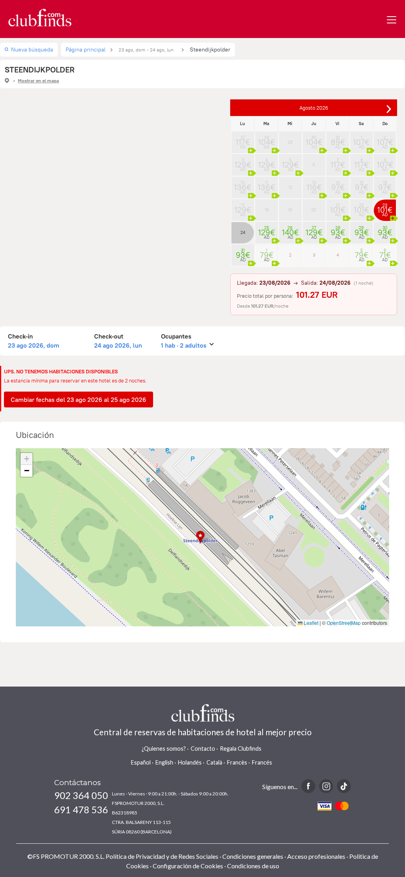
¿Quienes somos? (164, 748)
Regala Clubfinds (240, 748)
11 (266, 185)
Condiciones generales (252, 856)
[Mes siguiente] (388, 109)
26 (290, 230)
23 (384, 207)
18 (267, 209)
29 (290, 142)
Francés (262, 762)
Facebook (308, 786)
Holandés (190, 762)
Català (214, 762)
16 (385, 185)
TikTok (344, 786)
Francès (237, 762)
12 (290, 187)
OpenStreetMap (344, 622)
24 (242, 232)
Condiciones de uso (253, 865)
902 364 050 (81, 795)
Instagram (326, 786)
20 (313, 209)
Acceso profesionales (316, 856)
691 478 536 (81, 809)
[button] (203, 537)
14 (337, 185)
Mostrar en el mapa (38, 81)
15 (361, 185)
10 (242, 185)
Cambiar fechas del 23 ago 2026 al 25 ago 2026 (78, 399)
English (164, 762)
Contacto (203, 748)
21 (337, 207)
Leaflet (310, 622)
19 (290, 209)
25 (266, 230)
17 (243, 207)
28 (266, 140)
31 (338, 140)
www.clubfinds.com (40, 18)
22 (361, 207)
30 (314, 140)
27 (243, 140)
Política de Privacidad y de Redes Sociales (162, 856)
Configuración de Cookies (188, 865)
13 (314, 185)
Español (141, 762)
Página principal (86, 49)
